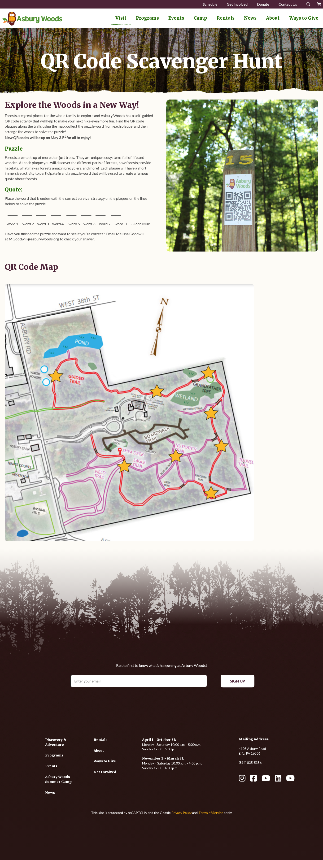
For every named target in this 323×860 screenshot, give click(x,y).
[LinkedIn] (278, 780)
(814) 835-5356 (250, 762)
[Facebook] (253, 780)
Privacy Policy (181, 813)
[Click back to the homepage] (32, 18)
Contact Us (288, 4)
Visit (121, 18)
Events (176, 18)
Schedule (210, 4)
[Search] (308, 4)
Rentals (226, 18)
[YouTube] (266, 780)
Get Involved (237, 4)
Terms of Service (210, 813)
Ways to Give (303, 18)
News (250, 18)
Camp (200, 18)
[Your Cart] (319, 4)
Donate (263, 4)
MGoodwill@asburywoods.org (34, 239)
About (273, 18)
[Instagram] (242, 780)
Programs (147, 18)
